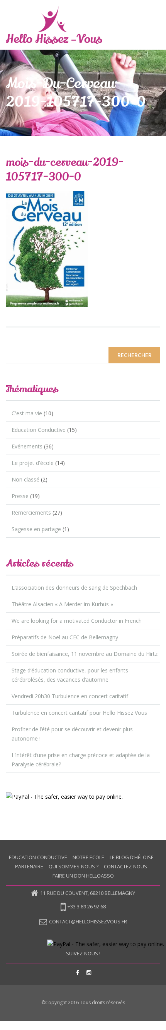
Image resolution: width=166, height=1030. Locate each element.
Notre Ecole (88, 857)
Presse (20, 496)
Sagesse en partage (36, 529)
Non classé (25, 479)
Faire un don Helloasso (83, 875)
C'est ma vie (27, 413)
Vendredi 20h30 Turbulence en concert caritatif (70, 696)
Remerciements (31, 512)
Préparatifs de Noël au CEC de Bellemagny (65, 637)
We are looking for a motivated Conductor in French (77, 620)
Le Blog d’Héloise (132, 857)
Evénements (27, 446)
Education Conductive (39, 429)
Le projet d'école (33, 463)
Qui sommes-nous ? (73, 866)
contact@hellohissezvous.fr (88, 921)
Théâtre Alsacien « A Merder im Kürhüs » (62, 604)
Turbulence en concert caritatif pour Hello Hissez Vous (79, 712)
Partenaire (29, 866)
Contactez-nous (125, 866)
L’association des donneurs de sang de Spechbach (74, 587)
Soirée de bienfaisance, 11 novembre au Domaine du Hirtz (85, 653)
